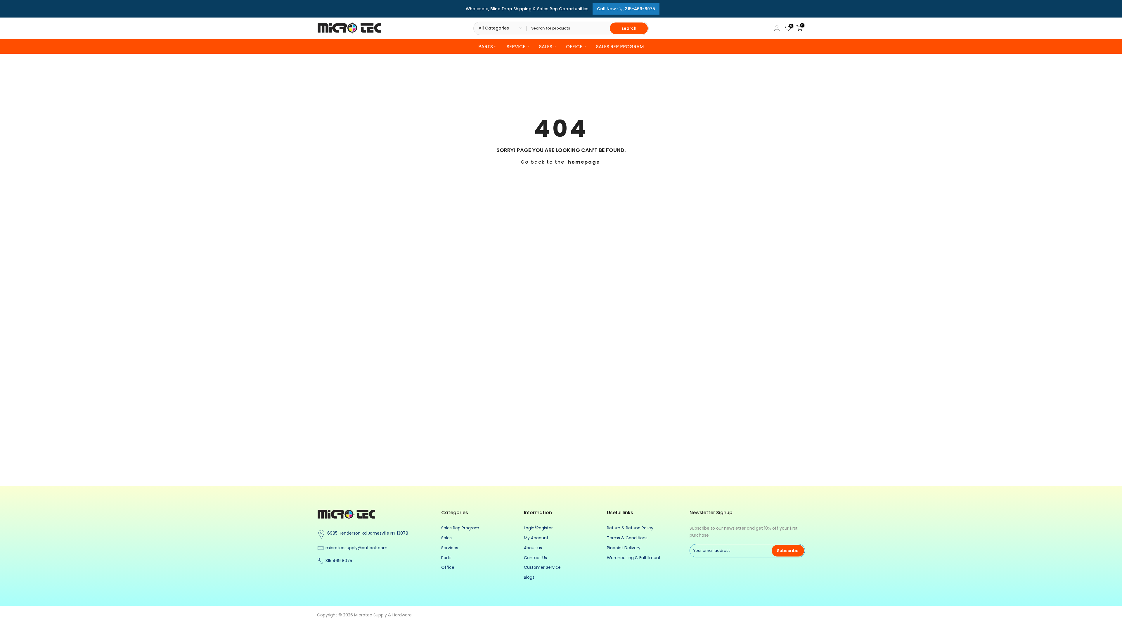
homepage (584, 162)
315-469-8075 (640, 9)
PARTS (485, 46)
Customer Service (542, 567)
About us (533, 548)
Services (449, 548)
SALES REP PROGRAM (620, 46)
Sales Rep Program (460, 528)
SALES (545, 46)
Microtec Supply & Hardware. (383, 615)
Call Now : (626, 9)
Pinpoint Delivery (623, 548)
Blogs (529, 577)
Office (447, 567)
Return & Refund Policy (630, 528)
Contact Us (535, 558)
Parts (446, 558)
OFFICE (574, 46)
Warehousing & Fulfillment (634, 558)
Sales (446, 538)
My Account (536, 538)
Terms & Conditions (627, 538)
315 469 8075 (338, 561)
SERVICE (516, 46)
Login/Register (538, 528)
